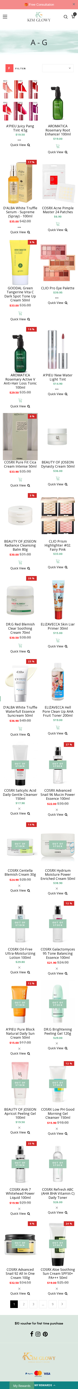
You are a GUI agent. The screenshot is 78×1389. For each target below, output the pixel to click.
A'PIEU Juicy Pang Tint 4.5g (20, 128)
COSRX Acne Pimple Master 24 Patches (58, 210)
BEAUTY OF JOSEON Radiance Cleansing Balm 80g (20, 545)
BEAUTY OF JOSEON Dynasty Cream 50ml (58, 464)
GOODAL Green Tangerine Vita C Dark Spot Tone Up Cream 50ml (20, 294)
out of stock (20, 764)
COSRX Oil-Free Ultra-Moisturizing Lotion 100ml (20, 953)
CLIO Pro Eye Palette (57, 288)
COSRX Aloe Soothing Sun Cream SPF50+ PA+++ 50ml (58, 1274)
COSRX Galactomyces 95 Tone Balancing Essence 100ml (58, 953)
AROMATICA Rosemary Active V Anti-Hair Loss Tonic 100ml (20, 381)
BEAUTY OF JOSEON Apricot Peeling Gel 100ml (20, 1113)
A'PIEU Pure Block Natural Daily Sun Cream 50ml (20, 1033)
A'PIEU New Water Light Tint (58, 377)
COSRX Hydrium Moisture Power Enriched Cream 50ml (58, 875)
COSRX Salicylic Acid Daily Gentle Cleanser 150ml (20, 794)
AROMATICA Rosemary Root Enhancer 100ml (58, 130)
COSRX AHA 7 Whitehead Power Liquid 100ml (20, 1193)
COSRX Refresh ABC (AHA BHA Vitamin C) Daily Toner (57, 1193)
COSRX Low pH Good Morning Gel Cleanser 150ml (57, 1113)
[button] (39, 1385)
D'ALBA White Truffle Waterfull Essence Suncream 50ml (20, 711)
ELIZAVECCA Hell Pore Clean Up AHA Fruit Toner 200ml (57, 711)
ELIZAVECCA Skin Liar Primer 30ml (58, 626)
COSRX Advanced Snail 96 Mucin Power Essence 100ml (58, 794)
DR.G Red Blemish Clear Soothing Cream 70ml (20, 628)
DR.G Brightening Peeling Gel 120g (58, 1031)
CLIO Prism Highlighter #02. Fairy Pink (57, 545)
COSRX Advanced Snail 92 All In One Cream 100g (20, 1274)
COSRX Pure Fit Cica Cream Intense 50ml (20, 464)
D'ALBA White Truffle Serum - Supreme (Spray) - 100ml (20, 212)
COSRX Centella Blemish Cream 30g (20, 873)
